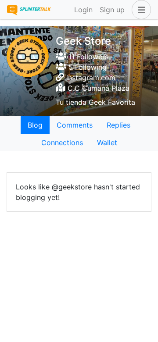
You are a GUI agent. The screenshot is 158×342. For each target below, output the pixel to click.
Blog (35, 125)
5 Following (86, 67)
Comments (75, 125)
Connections (62, 142)
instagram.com (90, 77)
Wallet (107, 142)
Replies (118, 125)
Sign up (112, 9)
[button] (139, 9)
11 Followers (87, 56)
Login (83, 9)
